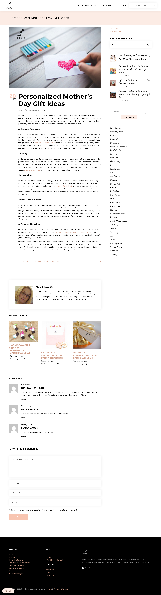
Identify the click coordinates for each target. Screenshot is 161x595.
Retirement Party (117, 213)
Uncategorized (116, 243)
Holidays (114, 180)
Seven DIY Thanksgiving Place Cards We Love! (86, 355)
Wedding (114, 251)
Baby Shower (116, 128)
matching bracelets (32, 170)
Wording (113, 254)
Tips (112, 236)
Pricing (12, 554)
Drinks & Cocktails (118, 146)
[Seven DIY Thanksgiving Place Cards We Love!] (87, 335)
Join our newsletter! (129, 117)
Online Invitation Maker (19, 568)
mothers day (56, 261)
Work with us (115, 31)
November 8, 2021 (80, 361)
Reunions (114, 217)
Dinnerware (115, 143)
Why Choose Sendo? (54, 560)
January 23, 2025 (47, 361)
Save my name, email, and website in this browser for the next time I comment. (44, 510)
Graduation (115, 176)
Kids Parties (115, 195)
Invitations (114, 191)
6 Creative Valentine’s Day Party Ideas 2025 (52, 355)
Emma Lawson (33, 110)
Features (13, 557)
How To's (114, 187)
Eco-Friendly (115, 150)
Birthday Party (116, 132)
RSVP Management (118, 221)
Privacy (57, 589)
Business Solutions (17, 571)
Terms (49, 589)
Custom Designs (16, 574)
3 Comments (24, 261)
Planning (114, 210)
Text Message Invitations (19, 563)
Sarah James (24, 359)
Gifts (43, 110)
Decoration (115, 139)
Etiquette (114, 154)
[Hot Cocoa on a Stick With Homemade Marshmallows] (23, 331)
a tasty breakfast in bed (62, 186)
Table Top (114, 225)
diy (44, 261)
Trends (113, 239)
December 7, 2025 (16, 356)
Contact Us (50, 557)
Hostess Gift (115, 184)
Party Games (115, 206)
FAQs (48, 554)
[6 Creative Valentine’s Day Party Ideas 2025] (55, 335)
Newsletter (50, 575)
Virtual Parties (116, 247)
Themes (113, 228)
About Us (50, 570)
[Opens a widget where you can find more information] (8, 591)
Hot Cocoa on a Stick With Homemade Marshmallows (20, 349)
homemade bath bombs (45, 143)
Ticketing (114, 232)
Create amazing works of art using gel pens (74, 232)
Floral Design (115, 161)
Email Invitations (16, 560)
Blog (48, 572)
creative (38, 261)
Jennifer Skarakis (57, 363)
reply (23, 399)
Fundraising (115, 169)
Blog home (114, 28)
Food (112, 165)
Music (112, 199)
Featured (114, 158)
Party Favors (115, 202)
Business (113, 135)
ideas (48, 261)
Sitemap (64, 589)
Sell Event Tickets (16, 565)
